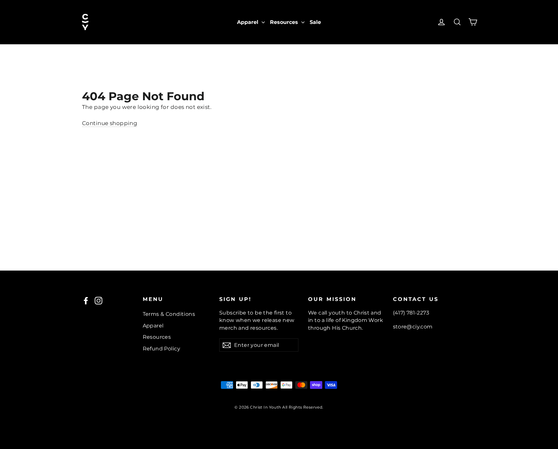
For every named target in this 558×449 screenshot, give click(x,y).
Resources (285, 22)
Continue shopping (109, 123)
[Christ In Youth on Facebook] (86, 300)
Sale (315, 22)
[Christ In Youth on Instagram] (98, 300)
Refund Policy (162, 349)
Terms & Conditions (169, 314)
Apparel (248, 22)
